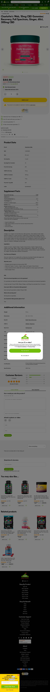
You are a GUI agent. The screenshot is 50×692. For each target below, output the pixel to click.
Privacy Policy (32, 346)
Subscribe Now (9, 686)
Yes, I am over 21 (25, 350)
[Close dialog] (18, 675)
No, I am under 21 (25, 355)
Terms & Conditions (22, 346)
